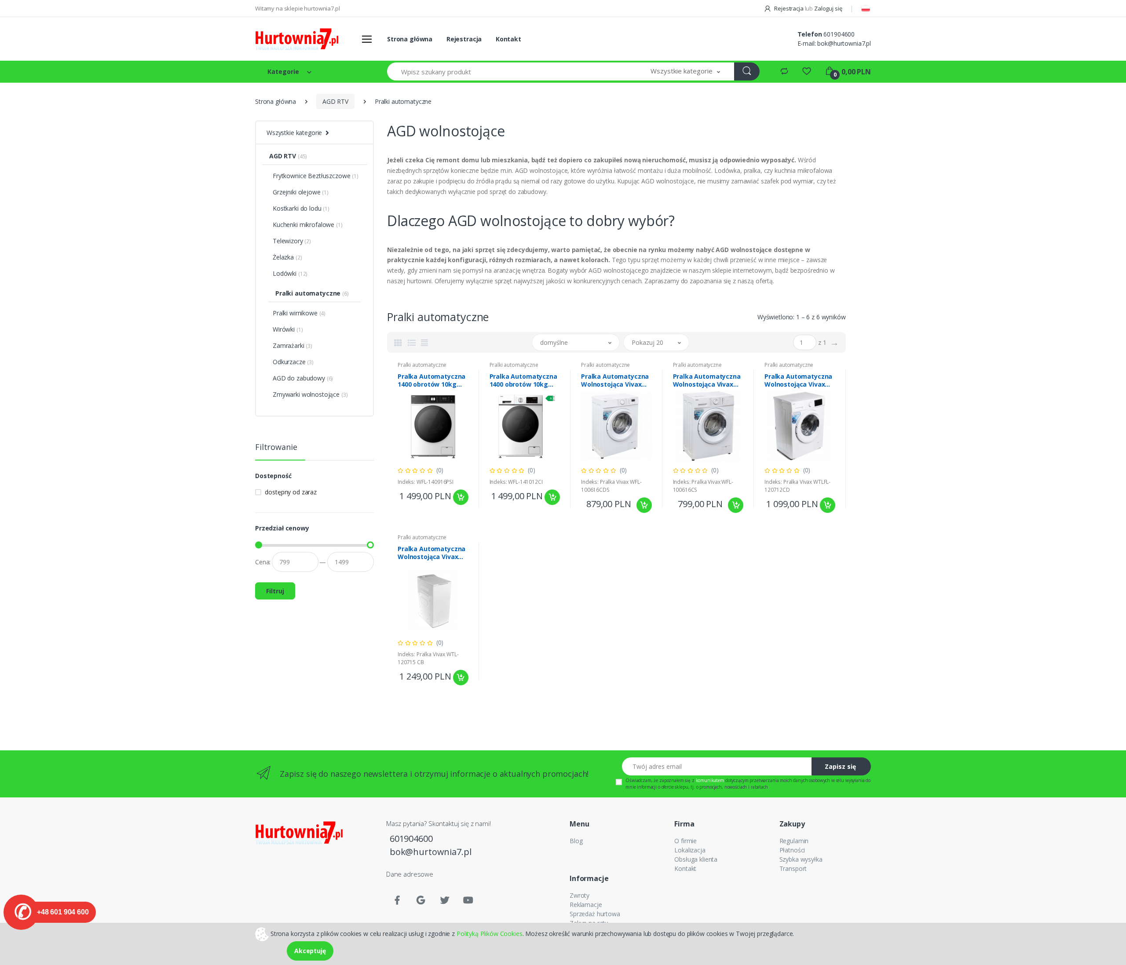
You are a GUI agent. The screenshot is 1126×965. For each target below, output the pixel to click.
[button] (685, 71)
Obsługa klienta (695, 859)
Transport (793, 868)
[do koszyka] (460, 497)
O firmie (685, 841)
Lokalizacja (689, 850)
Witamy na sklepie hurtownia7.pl (297, 8)
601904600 (839, 34)
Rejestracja (788, 8)
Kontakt (508, 39)
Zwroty (579, 895)
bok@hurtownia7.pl (844, 43)
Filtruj (275, 591)
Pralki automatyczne (422, 365)
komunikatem (710, 780)
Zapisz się (840, 766)
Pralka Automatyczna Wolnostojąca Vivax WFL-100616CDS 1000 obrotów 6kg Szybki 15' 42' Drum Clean (615, 380)
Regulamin (794, 841)
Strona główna (409, 39)
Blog (576, 841)
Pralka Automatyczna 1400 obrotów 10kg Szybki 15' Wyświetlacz (523, 380)
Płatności (792, 850)
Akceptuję (310, 951)
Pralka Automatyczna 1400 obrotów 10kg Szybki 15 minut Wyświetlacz (431, 380)
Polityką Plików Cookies (490, 933)
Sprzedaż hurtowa (595, 914)
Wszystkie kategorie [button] (294, 132)
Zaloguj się (828, 8)
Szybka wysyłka (801, 859)
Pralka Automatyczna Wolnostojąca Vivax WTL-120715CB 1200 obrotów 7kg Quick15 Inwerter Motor (431, 553)
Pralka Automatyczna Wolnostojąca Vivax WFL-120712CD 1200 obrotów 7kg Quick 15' (799, 380)
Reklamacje (586, 904)
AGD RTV (335, 101)
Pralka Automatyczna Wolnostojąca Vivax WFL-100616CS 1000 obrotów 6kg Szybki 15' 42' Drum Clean (707, 380)
